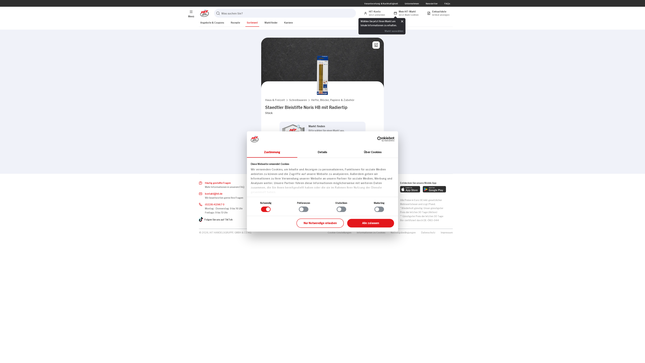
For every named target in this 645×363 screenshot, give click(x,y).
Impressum (447, 232)
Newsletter (432, 3)
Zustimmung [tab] (272, 152)
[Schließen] (402, 21)
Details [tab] (322, 152)
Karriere (288, 22)
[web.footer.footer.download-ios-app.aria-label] (410, 189)
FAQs (447, 3)
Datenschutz (428, 232)
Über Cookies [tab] (373, 152)
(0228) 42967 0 (214, 204)
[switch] (303, 209)
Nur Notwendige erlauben (320, 223)
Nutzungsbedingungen (403, 232)
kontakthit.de (213, 193)
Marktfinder (271, 22)
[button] (275, 99)
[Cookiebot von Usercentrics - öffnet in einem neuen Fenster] (379, 139)
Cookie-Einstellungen (339, 232)
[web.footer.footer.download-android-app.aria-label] (434, 189)
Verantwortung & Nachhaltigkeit (381, 3)
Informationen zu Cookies (371, 232)
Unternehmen (412, 3)
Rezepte (235, 22)
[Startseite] (204, 13)
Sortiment (252, 22)
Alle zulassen (370, 223)
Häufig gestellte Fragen (218, 182)
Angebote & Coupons (212, 22)
